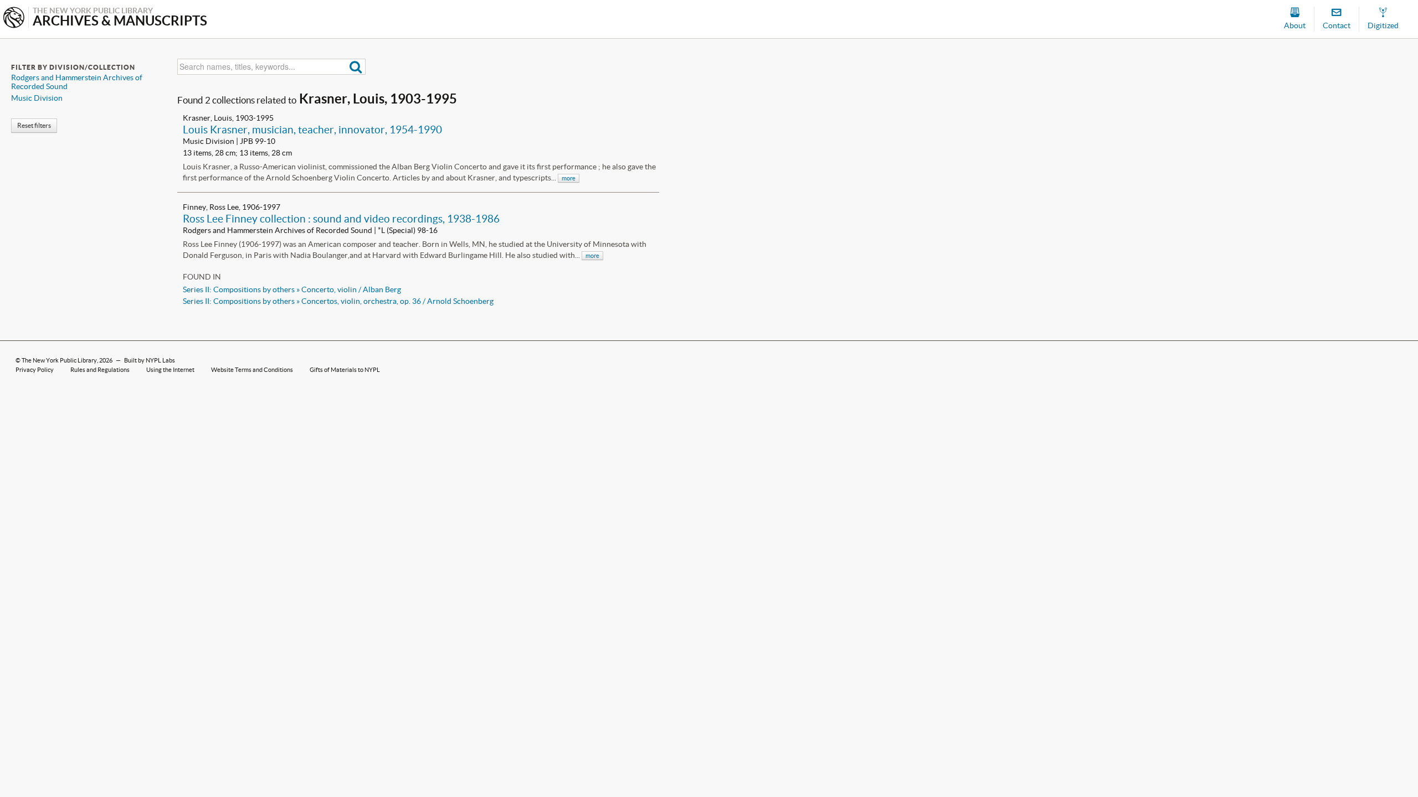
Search (356, 67)
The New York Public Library (59, 360)
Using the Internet (170, 369)
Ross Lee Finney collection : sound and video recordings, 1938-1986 (341, 219)
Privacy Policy (35, 369)
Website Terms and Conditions (252, 369)
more (569, 178)
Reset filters (34, 125)
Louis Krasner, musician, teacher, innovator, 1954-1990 (312, 129)
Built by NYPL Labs (149, 360)
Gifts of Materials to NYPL (345, 369)
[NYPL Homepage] (13, 18)
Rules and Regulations (100, 369)
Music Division (37, 98)
